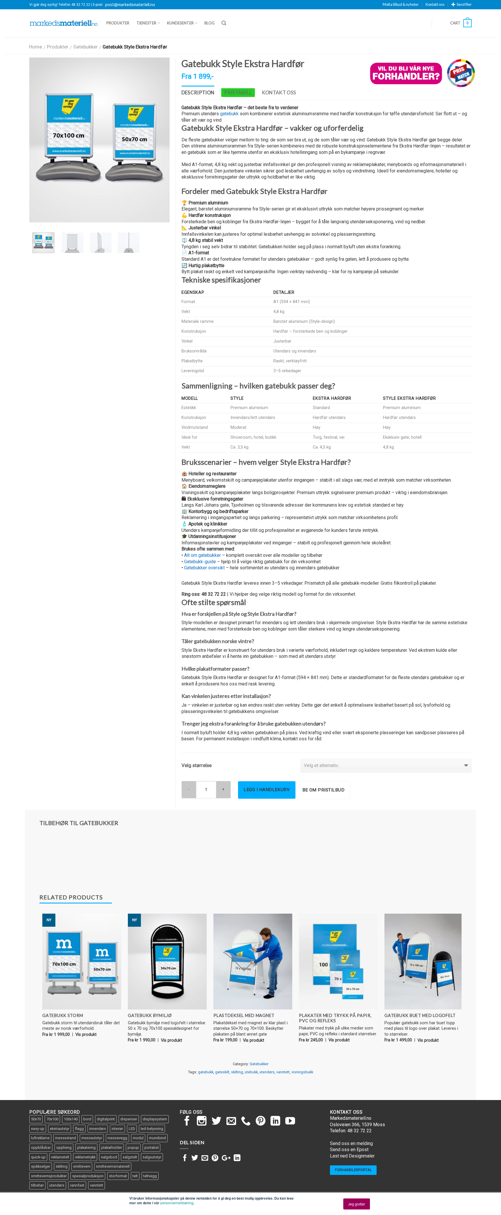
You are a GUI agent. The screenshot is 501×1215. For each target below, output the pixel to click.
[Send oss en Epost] (231, 1121)
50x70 (36, 1119)
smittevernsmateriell (113, 1166)
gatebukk (229, 113)
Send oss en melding (351, 1143)
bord (87, 1119)
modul (138, 1138)
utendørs (267, 1072)
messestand (65, 1138)
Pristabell (238, 93)
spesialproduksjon (88, 1176)
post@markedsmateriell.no (130, 4)
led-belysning (152, 1128)
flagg (79, 1128)
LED (132, 1128)
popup (133, 1147)
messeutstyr (91, 1138)
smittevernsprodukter (49, 1176)
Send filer (464, 4)
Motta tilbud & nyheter (401, 4)
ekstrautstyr (59, 1128)
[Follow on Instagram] (202, 1121)
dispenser (128, 1119)
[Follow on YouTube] (290, 1121)
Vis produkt (86, 1034)
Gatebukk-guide (200, 561)
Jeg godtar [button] (356, 1203)
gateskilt (222, 1072)
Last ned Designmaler (352, 1156)
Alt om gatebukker (202, 555)
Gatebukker (85, 47)
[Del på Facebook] (184, 1158)
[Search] (224, 23)
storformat (118, 1176)
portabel (151, 1147)
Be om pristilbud (323, 790)
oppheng (64, 1147)
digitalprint (106, 1119)
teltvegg (150, 1176)
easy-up (37, 1128)
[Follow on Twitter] (217, 1121)
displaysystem (155, 1119)
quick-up (38, 1157)
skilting (237, 1072)
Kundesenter (180, 23)
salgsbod (109, 1157)
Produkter (117, 23)
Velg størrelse (196, 765)
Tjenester (146, 23)
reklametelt (60, 1157)
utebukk (251, 1072)
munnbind (157, 1138)
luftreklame (40, 1138)
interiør (117, 1128)
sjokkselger (40, 1166)
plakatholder (111, 1147)
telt (135, 1176)
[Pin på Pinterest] (215, 1158)
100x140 (71, 1119)
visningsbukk (302, 1072)
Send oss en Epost (349, 1149)
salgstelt (130, 1157)
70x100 (52, 1119)
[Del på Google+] (226, 1158)
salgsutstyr (152, 1157)
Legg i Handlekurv (267, 789)
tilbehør (37, 1185)
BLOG (209, 23)
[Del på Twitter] (194, 1158)
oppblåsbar (41, 1147)
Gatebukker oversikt (204, 567)
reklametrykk (85, 1157)
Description (198, 93)
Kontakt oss (435, 4)
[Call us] (246, 1121)
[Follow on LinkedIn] (275, 1121)
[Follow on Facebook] (187, 1121)
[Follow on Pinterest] (261, 1121)
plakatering (86, 1147)
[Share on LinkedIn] (237, 1158)
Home (35, 47)
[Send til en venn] (205, 1158)
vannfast (77, 1185)
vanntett (283, 1072)
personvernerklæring (176, 1202)
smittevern (81, 1166)
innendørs (97, 1128)
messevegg (117, 1138)
